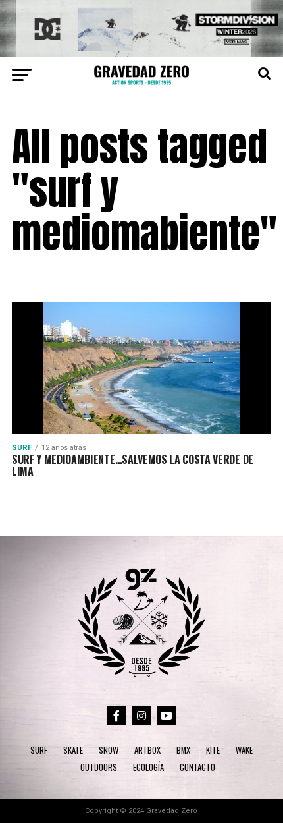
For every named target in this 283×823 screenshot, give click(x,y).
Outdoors (98, 767)
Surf (38, 750)
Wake (244, 750)
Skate (73, 750)
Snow (108, 750)
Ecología (148, 767)
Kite (213, 750)
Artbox (147, 750)
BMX (183, 750)
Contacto (197, 767)
